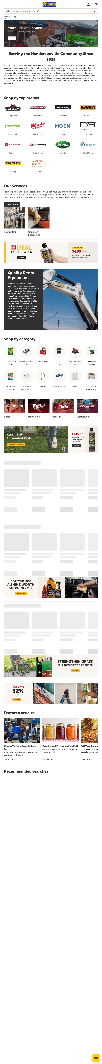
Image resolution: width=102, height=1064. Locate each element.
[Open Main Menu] (5, 4)
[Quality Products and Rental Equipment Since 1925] (51, 33)
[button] (88, 4)
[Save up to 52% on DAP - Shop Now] (51, 693)
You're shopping (10, 17)
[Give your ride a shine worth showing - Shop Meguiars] (51, 587)
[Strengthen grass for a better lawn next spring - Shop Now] (51, 666)
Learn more (12, 204)
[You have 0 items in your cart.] (96, 4)
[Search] (95, 11)
